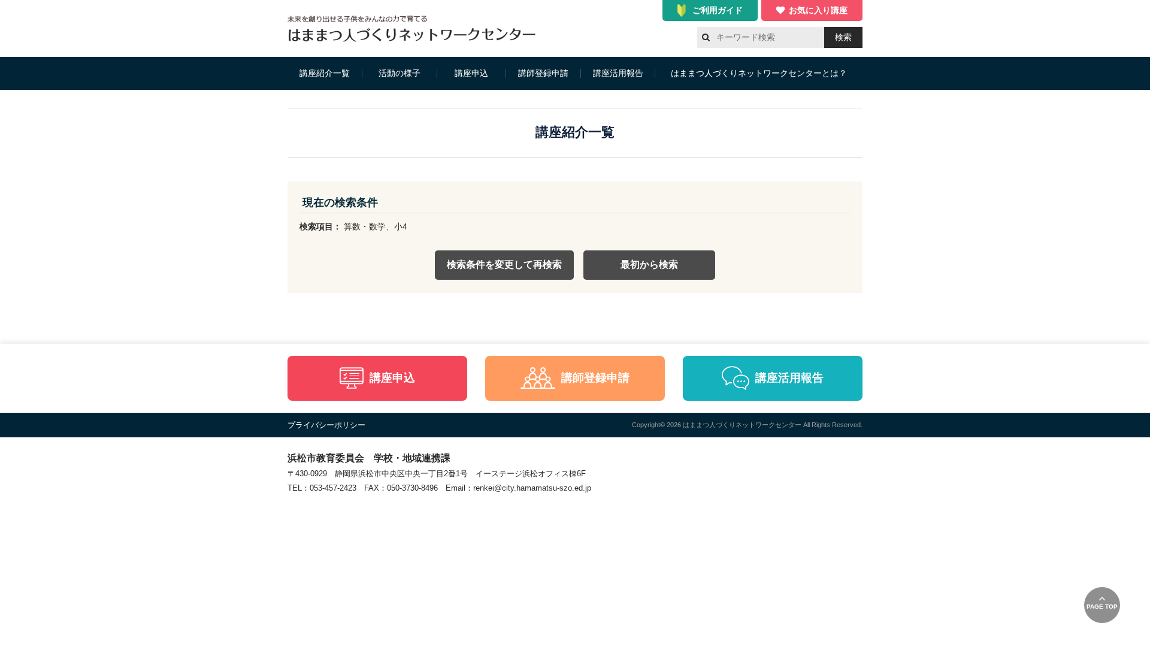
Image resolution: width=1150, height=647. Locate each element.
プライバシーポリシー (326, 425)
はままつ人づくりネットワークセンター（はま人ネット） (415, 28)
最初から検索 (649, 264)
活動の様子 (399, 73)
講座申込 (471, 73)
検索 (843, 37)
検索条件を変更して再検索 (504, 264)
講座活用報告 (618, 73)
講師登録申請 (543, 73)
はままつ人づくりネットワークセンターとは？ (759, 73)
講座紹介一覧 (324, 73)
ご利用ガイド (717, 10)
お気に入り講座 (818, 10)
